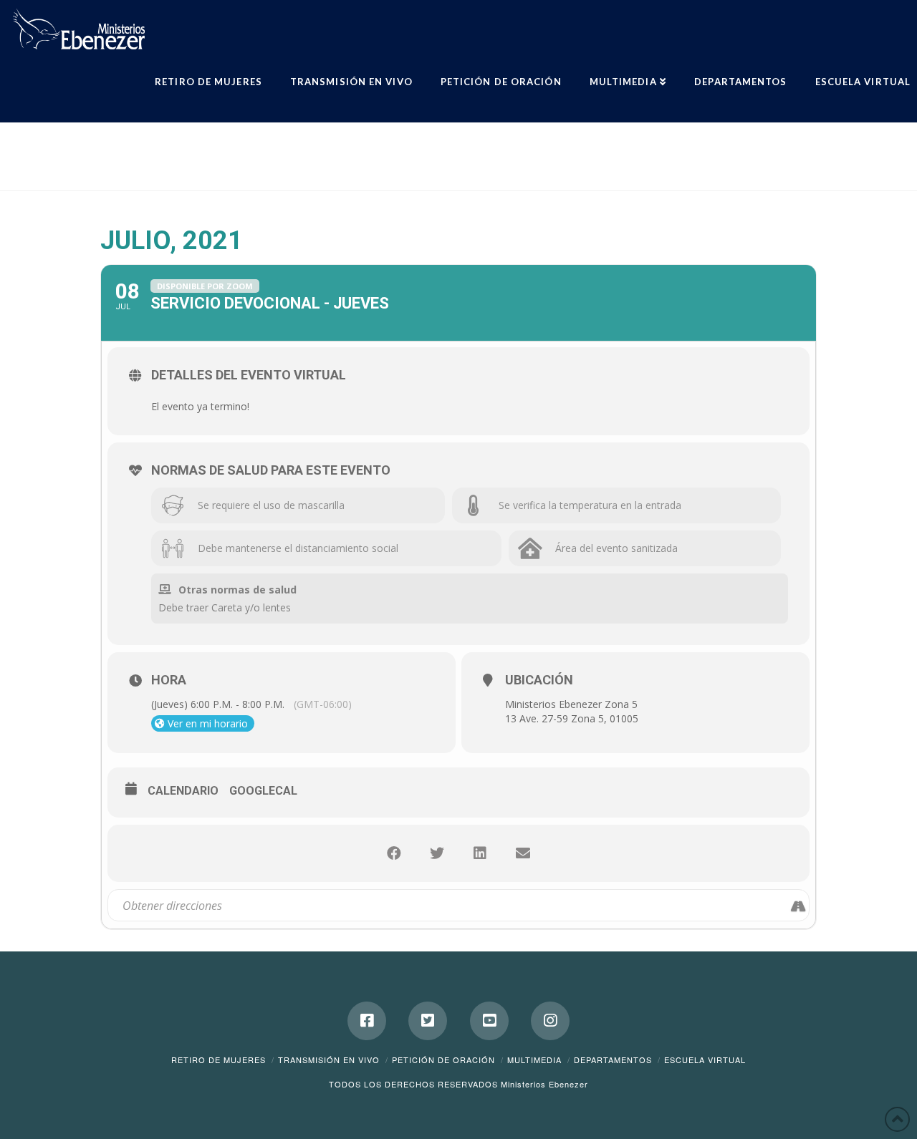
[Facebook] (366, 1021)
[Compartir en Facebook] (394, 853)
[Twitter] (427, 1021)
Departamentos (613, 1059)
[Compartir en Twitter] (437, 853)
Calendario (183, 791)
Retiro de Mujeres (218, 1059)
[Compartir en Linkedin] (480, 853)
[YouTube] (489, 1021)
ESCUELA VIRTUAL (705, 1059)
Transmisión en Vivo (329, 1059)
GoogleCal (263, 791)
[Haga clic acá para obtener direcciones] (798, 905)
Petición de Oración (443, 1059)
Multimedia (534, 1059)
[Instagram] (550, 1021)
